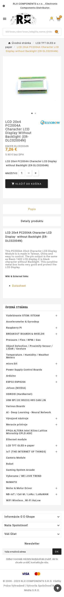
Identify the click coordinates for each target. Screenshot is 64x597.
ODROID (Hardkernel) (19, 394)
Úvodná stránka (16, 307)
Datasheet (19, 285)
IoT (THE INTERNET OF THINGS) (26, 451)
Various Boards (15, 406)
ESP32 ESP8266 (16, 382)
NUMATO (11, 482)
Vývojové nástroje (17, 418)
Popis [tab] (32, 209)
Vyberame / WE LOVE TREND (23, 476)
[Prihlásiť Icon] (52, 19)
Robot (9, 463)
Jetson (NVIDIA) (16, 388)
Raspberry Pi (14, 327)
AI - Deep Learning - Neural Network (28, 412)
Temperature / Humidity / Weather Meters (27, 356)
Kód (7, 146)
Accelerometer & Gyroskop (22, 321)
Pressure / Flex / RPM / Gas (23, 340)
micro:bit (11, 363)
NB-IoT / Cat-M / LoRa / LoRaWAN (27, 494)
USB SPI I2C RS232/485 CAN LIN (26, 400)
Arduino (11, 375)
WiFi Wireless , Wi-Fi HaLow (23, 500)
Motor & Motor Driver (19, 488)
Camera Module (16, 457)
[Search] (56, 32)
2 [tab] (35, 113)
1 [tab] (32, 113)
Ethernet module (16, 439)
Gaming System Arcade (20, 470)
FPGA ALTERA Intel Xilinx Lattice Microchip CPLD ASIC (26, 432)
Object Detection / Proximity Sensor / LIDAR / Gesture (29, 347)
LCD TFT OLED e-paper (20, 445)
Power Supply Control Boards (24, 369)
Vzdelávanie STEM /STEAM (23, 315)
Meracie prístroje (17, 424)
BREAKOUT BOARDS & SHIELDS (25, 333)
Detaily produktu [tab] (32, 221)
